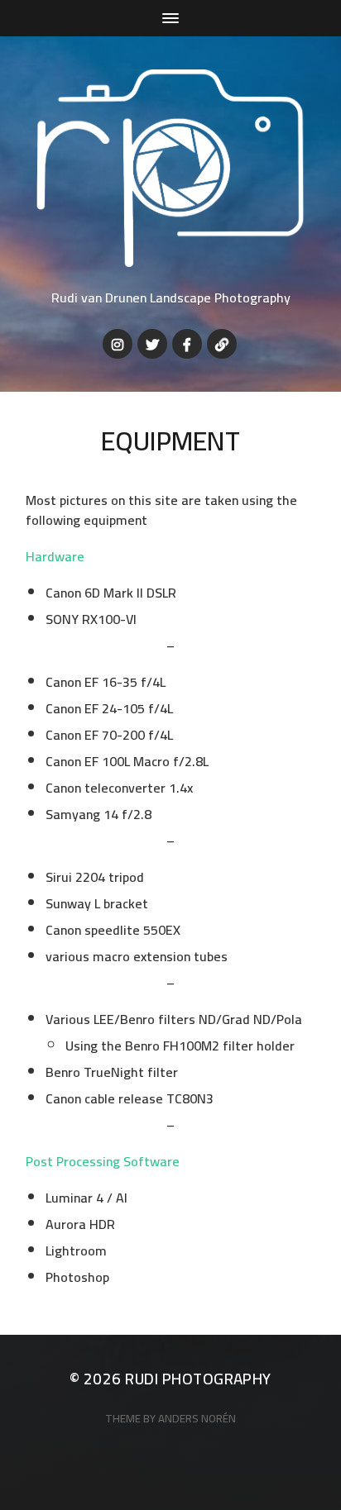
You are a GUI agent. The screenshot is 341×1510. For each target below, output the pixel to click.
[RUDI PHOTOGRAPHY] (170, 168)
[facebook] (187, 344)
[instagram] (117, 344)
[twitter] (152, 344)
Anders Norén (197, 1418)
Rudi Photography (198, 1379)
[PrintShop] (222, 344)
